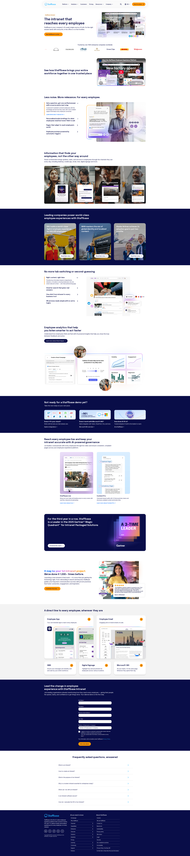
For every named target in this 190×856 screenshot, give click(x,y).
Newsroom (99, 826)
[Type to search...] (120, 4)
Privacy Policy (106, 739)
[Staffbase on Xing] (62, 831)
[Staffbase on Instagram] (58, 831)
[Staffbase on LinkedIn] (45, 831)
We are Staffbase (101, 820)
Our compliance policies (103, 842)
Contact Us (99, 823)
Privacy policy (100, 831)
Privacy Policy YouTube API (103, 848)
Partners (73, 850)
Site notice (99, 834)
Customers (83, 4)
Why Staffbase (74, 820)
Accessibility (100, 845)
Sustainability (100, 829)
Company (108, 4)
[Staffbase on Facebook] (54, 831)
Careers (99, 818)
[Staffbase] (50, 4)
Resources (99, 4)
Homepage (73, 818)
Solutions (74, 4)
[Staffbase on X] (49, 831)
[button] (95, 765)
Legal (98, 837)
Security (99, 839)
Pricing (91, 4)
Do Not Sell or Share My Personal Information (108, 850)
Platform (64, 4)
